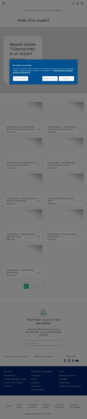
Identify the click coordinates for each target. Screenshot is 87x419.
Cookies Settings (20, 78)
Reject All (66, 78)
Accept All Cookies (50, 78)
